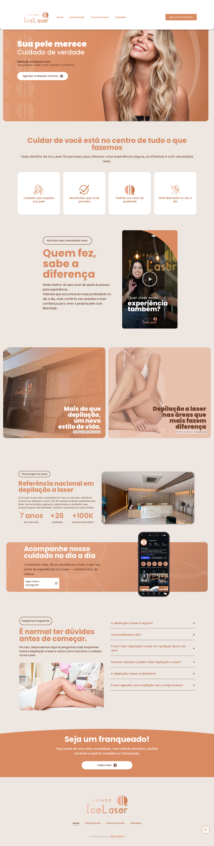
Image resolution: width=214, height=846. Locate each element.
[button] (150, 279)
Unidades (120, 17)
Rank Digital (117, 836)
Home (60, 17)
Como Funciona (100, 17)
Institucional (77, 17)
